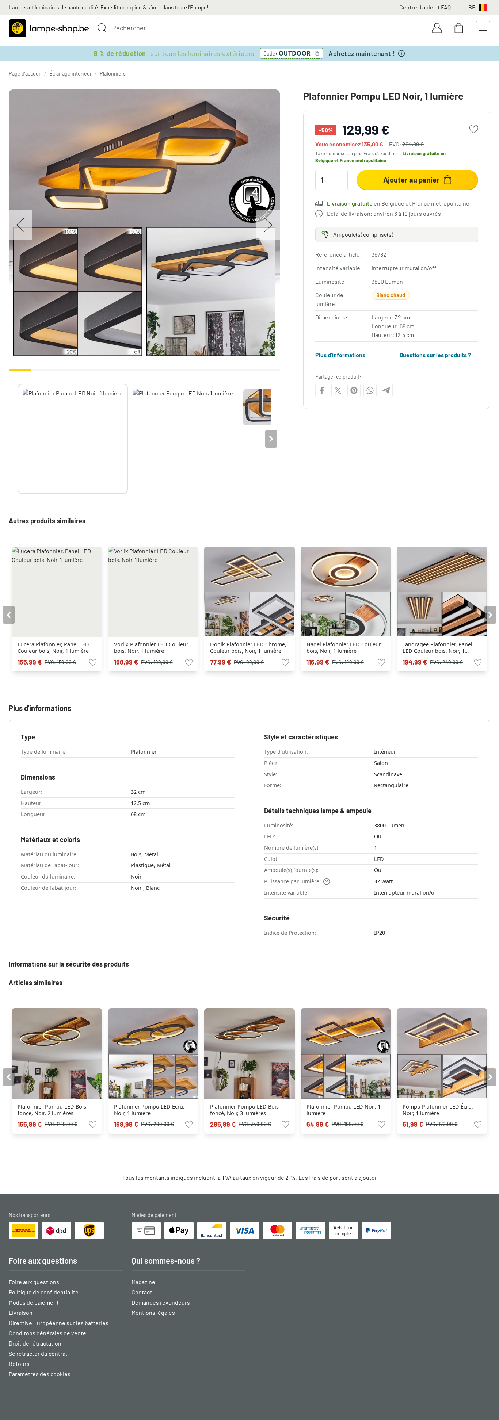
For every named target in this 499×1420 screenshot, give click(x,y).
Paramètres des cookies (40, 1373)
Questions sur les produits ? (435, 354)
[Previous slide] (17, 439)
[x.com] (337, 390)
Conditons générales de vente (47, 1332)
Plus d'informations (340, 354)
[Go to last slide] (9, 615)
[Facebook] (321, 390)
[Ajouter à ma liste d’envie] (473, 129)
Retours (19, 1363)
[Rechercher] (102, 27)
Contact (142, 1292)
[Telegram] (386, 390)
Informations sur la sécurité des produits (69, 964)
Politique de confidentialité (44, 1292)
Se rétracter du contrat (38, 1353)
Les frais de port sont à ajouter (337, 1177)
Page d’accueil (25, 73)
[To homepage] (49, 28)
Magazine (143, 1281)
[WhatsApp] (370, 390)
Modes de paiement (34, 1302)
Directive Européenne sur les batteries (58, 1322)
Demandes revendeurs (161, 1302)
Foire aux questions (34, 1281)
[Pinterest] (354, 390)
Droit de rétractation (35, 1343)
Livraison (21, 1312)
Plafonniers (113, 73)
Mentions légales (153, 1312)
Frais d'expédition (381, 153)
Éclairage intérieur (70, 73)
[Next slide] (271, 439)
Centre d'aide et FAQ (425, 7)
